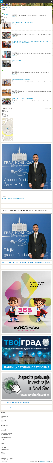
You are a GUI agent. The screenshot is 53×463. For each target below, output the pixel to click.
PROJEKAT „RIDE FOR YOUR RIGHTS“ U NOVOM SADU (22, 98)
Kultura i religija (3, 420)
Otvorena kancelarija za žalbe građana (8, 459)
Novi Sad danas (4, 414)
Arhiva (9, 7)
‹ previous (46, 108)
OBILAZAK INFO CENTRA (17, 60)
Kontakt (2, 456)
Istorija (2, 417)
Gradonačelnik (3, 427)
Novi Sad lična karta (4, 416)
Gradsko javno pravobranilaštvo (6, 433)
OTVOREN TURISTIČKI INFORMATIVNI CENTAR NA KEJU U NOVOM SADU (25, 51)
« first (45, 108)
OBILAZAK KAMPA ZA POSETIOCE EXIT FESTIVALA (21, 13)
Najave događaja (6, 192)
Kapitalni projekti (4, 444)
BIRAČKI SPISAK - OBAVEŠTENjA (9, 267)
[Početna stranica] (4, 4)
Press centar (3, 447)
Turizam (2, 421)
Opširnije (14, 16)
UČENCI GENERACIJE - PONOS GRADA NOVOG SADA (22, 89)
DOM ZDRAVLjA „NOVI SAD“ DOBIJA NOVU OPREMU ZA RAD (13, 198)
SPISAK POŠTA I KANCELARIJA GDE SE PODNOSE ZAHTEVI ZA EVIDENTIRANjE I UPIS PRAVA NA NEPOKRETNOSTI (26, 262)
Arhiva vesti (3, 453)
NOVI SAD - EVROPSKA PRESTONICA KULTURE (21, 70)
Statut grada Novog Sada (5, 434)
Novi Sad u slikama (4, 423)
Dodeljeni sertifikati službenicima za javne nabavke (21, 79)
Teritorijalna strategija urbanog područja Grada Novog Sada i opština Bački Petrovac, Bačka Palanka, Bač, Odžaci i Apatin (25, 407)
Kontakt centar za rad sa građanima (7, 458)
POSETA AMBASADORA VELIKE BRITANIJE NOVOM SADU (22, 22)
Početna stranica (4, 7)
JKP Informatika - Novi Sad (44, 461)
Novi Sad (3, 412)
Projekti (2, 443)
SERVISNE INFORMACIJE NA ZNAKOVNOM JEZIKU (12, 206)
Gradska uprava (4, 425)
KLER (2, 442)
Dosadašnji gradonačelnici (5, 429)
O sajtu (51, 461)
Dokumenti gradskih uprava (6, 437)
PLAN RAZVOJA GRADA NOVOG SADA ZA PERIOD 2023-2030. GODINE (16, 402)
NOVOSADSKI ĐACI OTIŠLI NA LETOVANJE (20, 32)
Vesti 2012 (3, 452)
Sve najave (48, 202)
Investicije (3, 439)
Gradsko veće (3, 430)
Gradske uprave (4, 431)
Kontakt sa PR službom (5, 449)
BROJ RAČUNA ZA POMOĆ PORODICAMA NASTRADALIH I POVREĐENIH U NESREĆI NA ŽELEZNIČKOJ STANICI (24, 210)
